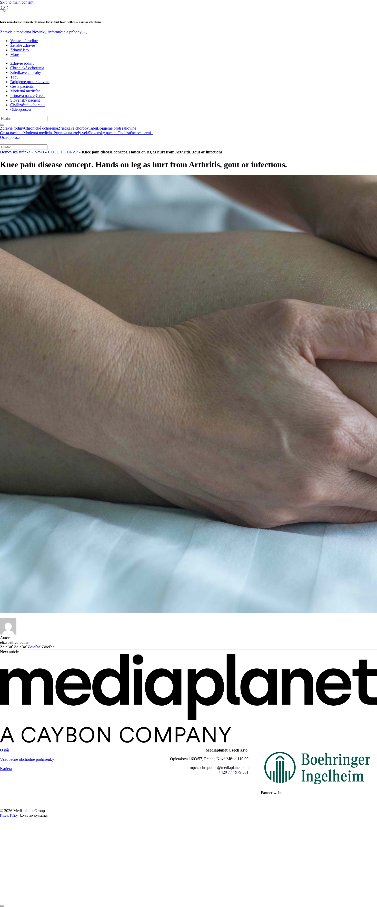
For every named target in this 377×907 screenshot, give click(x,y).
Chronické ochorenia (27, 68)
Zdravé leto (19, 50)
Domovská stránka (15, 152)
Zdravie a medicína (41, 32)
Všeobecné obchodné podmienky (27, 759)
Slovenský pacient (25, 100)
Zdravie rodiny (22, 63)
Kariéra (6, 768)
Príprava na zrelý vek (27, 95)
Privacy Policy (9, 815)
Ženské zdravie (22, 45)
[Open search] (2, 125)
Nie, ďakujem (105, 893)
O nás (4, 750)
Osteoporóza (20, 109)
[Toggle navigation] (85, 33)
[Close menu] (2, 143)
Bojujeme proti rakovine (29, 82)
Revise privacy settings (34, 815)
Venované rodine (24, 40)
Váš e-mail (16, 876)
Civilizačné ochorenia (27, 105)
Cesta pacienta (22, 86)
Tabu (14, 77)
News (39, 152)
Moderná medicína (25, 91)
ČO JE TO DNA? (63, 152)
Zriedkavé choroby (25, 72)
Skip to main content (16, 2)
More (14, 54)
